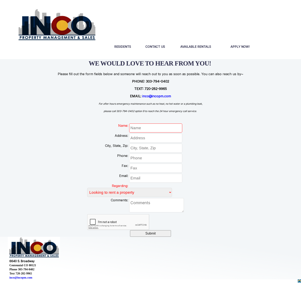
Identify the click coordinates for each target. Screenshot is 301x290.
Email (123, 176)
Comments (119, 200)
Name (122, 125)
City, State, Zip (116, 146)
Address (121, 136)
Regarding (119, 186)
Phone (122, 156)
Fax (124, 166)
